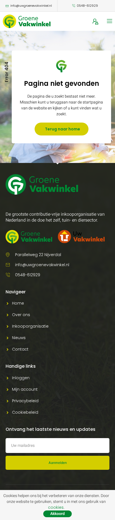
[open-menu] (109, 21)
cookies (56, 507)
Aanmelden (58, 463)
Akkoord (57, 514)
